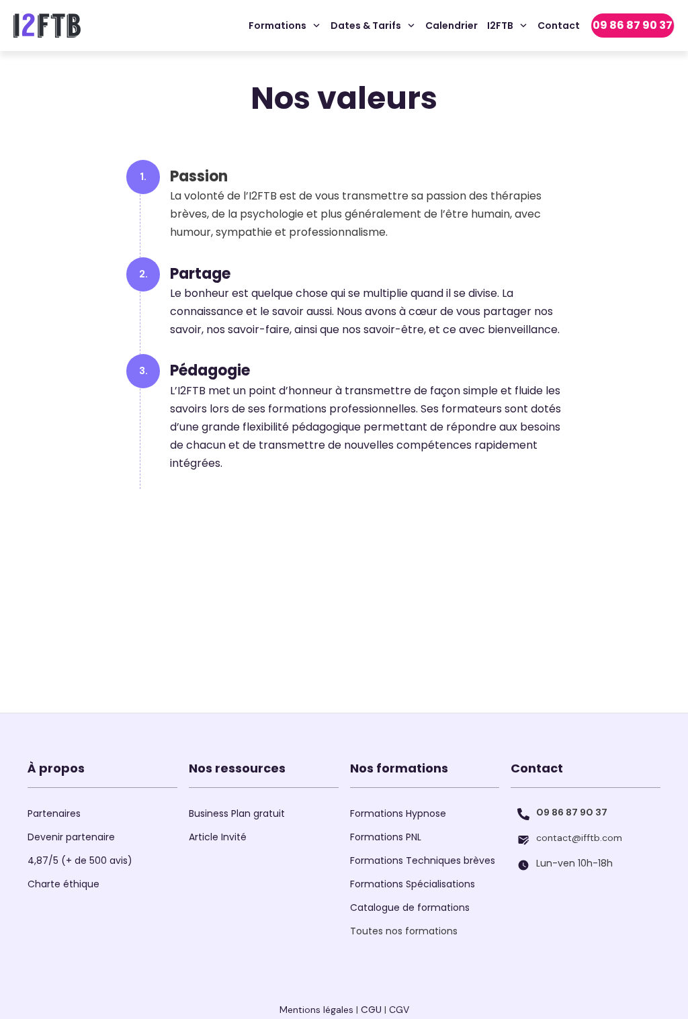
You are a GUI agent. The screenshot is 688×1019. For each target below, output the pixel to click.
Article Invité (218, 837)
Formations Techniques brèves (422, 860)
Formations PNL (385, 837)
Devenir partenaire (71, 837)
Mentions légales (316, 1010)
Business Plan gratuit (237, 813)
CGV (399, 1010)
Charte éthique (63, 884)
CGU (371, 1009)
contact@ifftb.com (579, 838)
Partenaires (54, 813)
